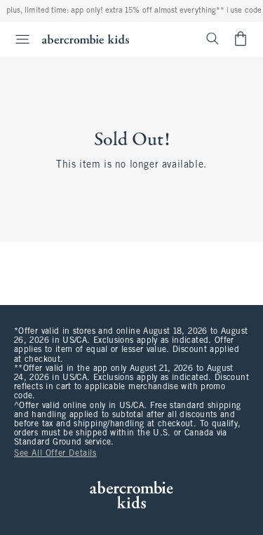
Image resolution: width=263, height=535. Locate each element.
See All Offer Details (55, 453)
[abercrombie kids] (85, 38)
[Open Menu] (17, 39)
